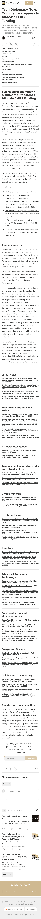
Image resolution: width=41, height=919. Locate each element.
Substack (10, 915)
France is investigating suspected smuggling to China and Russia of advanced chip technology (19, 379)
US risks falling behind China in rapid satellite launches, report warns (18, 603)
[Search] (37, 810)
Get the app (31, 909)
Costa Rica (26, 165)
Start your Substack (15, 909)
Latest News (5, 56)
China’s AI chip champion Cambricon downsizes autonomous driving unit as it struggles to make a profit (19, 631)
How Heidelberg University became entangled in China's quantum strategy (19, 557)
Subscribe (29, 3)
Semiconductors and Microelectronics (13, 77)
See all (6, 874)
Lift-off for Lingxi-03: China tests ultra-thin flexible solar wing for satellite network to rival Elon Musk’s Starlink (20, 592)
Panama (8, 168)
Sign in (36, 3)
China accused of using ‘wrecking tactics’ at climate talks (20, 658)
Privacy (11, 904)
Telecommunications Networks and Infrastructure (17, 64)
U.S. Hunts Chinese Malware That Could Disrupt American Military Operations (19, 436)
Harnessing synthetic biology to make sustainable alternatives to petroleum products (20, 519)
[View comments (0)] (11, 44)
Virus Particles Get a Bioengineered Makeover (18, 525)
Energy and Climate (7, 79)
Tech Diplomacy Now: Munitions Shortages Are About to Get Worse (13, 836)
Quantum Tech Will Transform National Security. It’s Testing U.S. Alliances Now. (20, 552)
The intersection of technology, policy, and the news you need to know (15, 822)
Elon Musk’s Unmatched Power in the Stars (17, 586)
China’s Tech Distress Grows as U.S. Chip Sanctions (20, 620)
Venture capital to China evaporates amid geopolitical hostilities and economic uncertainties (20, 430)
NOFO (32, 129)
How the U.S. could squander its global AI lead (18, 450)
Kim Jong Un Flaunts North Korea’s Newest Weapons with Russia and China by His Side (20, 386)
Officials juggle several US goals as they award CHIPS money (20, 221)
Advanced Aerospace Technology (12, 74)
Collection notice (27, 904)
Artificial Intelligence (8, 61)
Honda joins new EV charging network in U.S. (18, 653)
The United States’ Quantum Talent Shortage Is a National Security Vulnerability (19, 562)
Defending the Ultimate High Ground (15, 597)
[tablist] (11, 784)
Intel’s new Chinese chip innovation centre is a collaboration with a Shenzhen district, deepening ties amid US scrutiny (19, 638)
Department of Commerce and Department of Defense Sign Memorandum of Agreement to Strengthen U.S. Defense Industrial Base (22, 200)
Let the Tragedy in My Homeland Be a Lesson (18, 689)
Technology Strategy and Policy (11, 59)
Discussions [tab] (18, 810)
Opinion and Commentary (9, 82)
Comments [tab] (6, 784)
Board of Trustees (27, 249)
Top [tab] (4, 810)
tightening (6, 179)
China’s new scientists (10, 424)
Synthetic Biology (7, 69)
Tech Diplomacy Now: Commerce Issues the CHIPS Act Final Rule (14, 856)
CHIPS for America (13, 192)
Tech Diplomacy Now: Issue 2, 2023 (15, 817)
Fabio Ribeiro (20, 274)
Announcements (7, 53)
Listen (36, 38)
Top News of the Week (8, 51)
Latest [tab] (9, 810)
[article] (20, 822)
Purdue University (12, 249)
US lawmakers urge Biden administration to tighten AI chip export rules (21, 231)
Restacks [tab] (16, 784)
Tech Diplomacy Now (14, 37)
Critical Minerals (7, 66)
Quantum (4, 72)
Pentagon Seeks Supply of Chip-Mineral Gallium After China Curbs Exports (19, 498)
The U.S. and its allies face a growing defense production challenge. (15, 843)
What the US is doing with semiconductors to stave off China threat (22, 212)
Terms (17, 904)
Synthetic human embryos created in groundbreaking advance (15, 531)
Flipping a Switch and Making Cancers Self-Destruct (20, 537)
